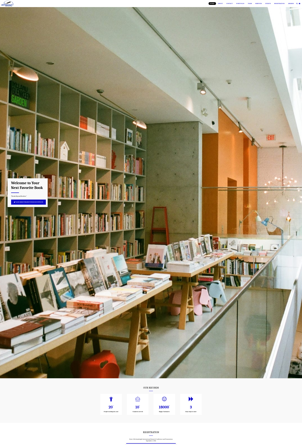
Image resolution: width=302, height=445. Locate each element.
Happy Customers (164, 411)
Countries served (138, 411)
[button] (297, 3)
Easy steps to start (190, 411)
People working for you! (111, 411)
